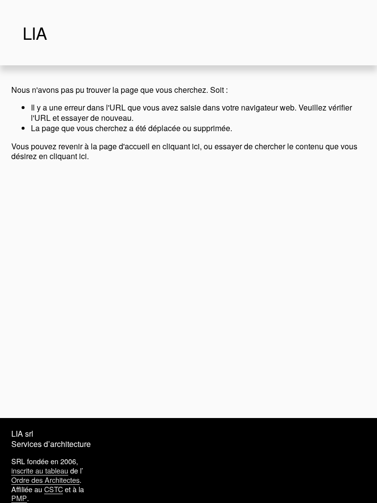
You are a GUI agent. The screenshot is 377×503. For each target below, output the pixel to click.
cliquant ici (181, 146)
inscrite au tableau (39, 470)
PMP (19, 498)
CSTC (53, 489)
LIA (35, 32)
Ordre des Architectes (45, 480)
